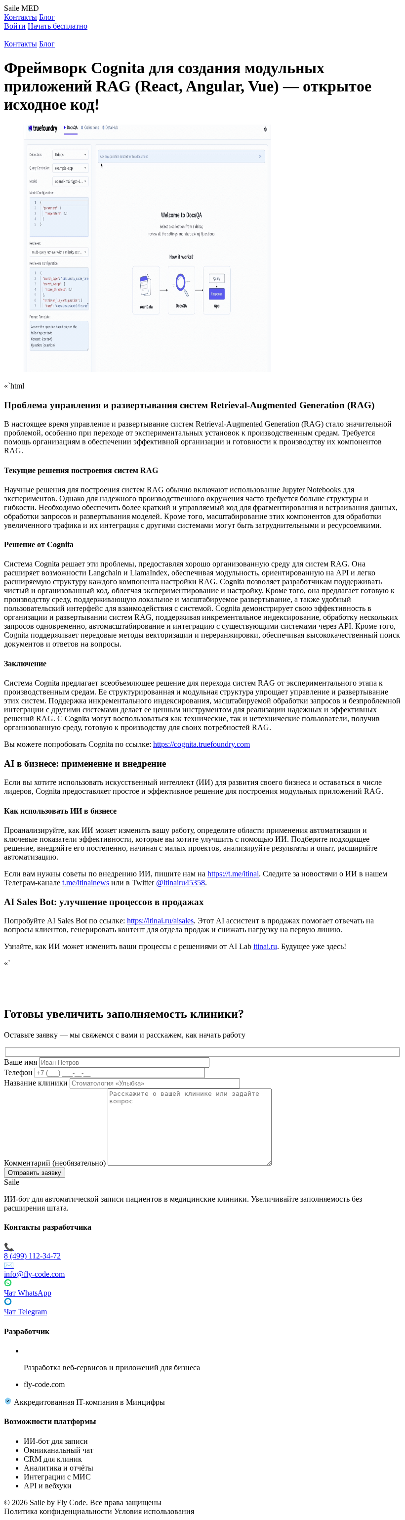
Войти (15, 26)
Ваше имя (20, 1062)
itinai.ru (265, 946)
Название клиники (36, 1083)
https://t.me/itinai (233, 873)
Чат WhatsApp (27, 1293)
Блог (47, 17)
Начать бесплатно (57, 26)
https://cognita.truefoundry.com (201, 744)
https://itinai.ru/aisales (160, 920)
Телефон (18, 1072)
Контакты (20, 17)
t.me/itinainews (85, 882)
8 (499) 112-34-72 (32, 1251)
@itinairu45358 (180, 882)
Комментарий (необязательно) (55, 1163)
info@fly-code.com (34, 1269)
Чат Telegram (25, 1311)
